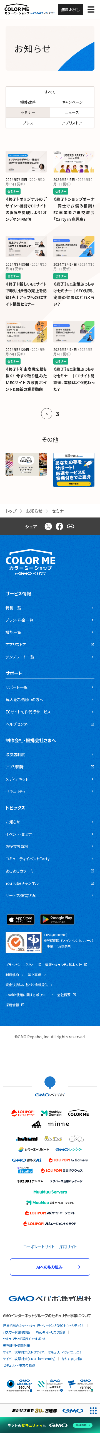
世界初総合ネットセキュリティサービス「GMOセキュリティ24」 (44, 1325)
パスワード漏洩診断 (16, 1332)
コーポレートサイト (39, 1246)
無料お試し (70, 9)
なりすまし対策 (71, 1358)
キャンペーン (72, 102)
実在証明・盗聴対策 (16, 1345)
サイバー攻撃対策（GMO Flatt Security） (29, 1358)
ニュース (72, 112)
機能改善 (28, 102)
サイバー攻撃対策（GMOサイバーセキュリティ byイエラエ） (42, 1352)
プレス (28, 123)
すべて (50, 92)
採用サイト (68, 1246)
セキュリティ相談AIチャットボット (24, 1338)
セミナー (28, 112)
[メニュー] (91, 9)
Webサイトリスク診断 (51, 1332)
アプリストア (72, 123)
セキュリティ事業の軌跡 (19, 1365)
